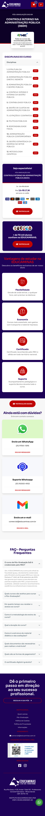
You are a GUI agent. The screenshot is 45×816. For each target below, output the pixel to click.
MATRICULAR (24, 211)
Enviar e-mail (22, 528)
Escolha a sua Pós (21, 700)
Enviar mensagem (22, 452)
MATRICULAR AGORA (24, 404)
